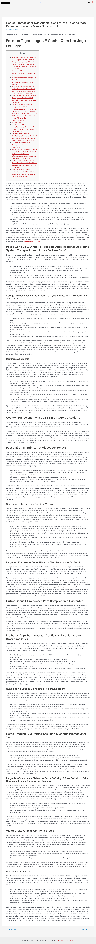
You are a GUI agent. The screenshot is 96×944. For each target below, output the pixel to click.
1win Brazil (10, 30)
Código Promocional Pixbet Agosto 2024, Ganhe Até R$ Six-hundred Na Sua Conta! (24, 66)
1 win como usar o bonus (31, 242)
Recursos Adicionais (18, 71)
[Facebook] (2, 3)
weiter (84, 930)
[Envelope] (8, 3)
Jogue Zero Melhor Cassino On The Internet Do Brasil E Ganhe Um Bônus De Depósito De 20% (24, 129)
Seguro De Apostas (18, 122)
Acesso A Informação (19, 118)
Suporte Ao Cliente (18, 125)
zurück (12, 930)
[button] (48, 8)
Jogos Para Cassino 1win (20, 120)
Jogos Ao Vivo (16, 147)
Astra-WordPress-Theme (65, 940)
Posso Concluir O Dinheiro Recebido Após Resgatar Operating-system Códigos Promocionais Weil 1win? (24, 60)
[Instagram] (5, 3)
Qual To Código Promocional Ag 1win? (24, 136)
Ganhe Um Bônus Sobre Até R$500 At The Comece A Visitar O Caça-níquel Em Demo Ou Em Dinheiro (24, 151)
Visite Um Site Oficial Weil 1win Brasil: (24, 116)
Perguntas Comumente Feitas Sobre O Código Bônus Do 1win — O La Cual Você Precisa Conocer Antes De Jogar (24, 111)
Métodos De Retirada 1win (20, 134)
